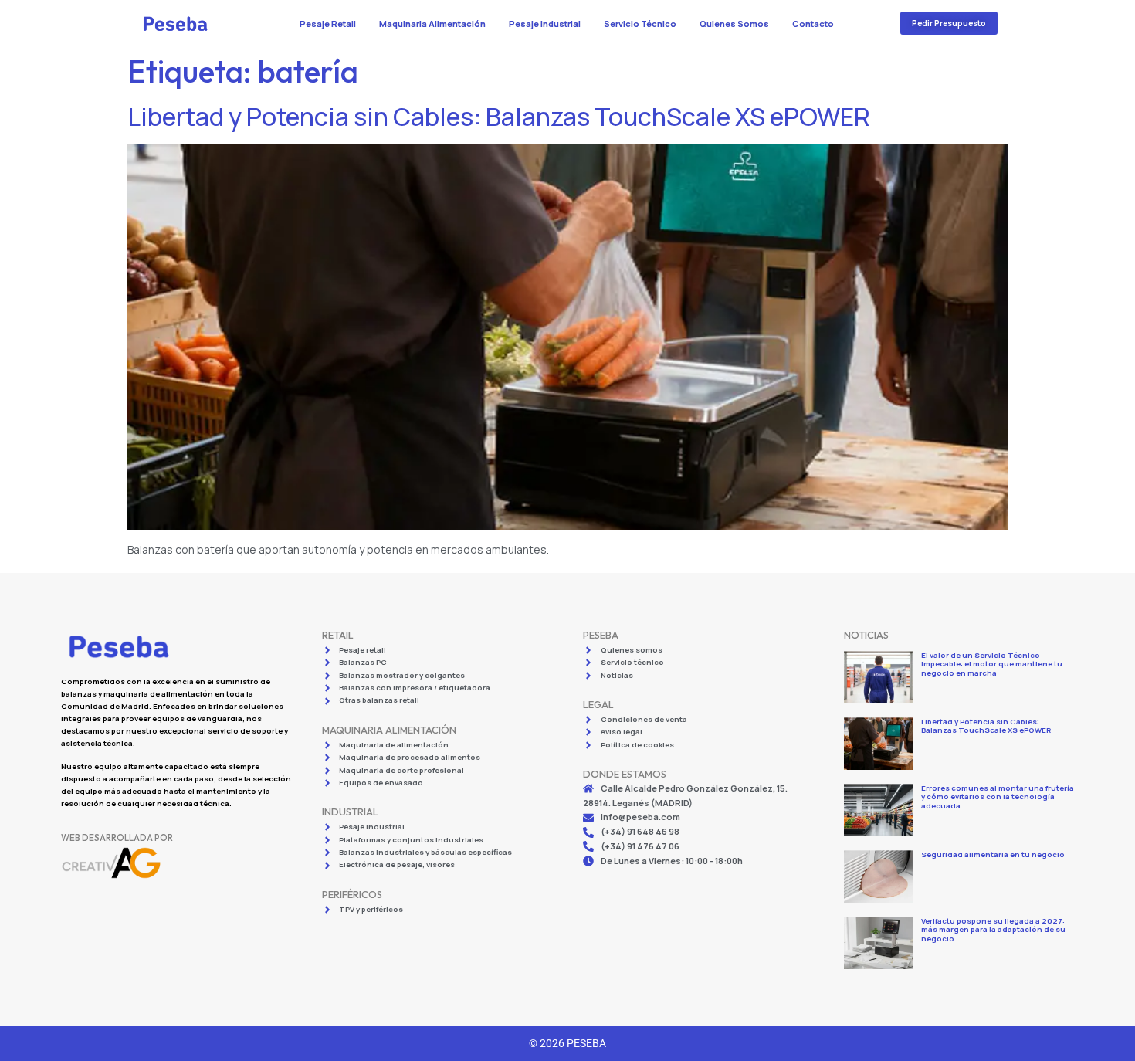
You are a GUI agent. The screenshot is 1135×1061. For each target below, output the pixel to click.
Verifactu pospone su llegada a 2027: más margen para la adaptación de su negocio (993, 930)
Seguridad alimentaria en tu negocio (993, 854)
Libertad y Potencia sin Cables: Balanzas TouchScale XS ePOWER (498, 117)
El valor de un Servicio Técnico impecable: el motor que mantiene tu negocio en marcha (991, 664)
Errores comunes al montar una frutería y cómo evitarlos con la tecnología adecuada (997, 797)
